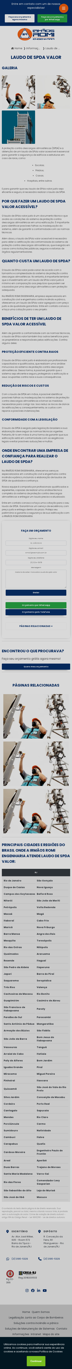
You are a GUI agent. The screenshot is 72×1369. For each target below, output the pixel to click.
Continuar (36, 1361)
